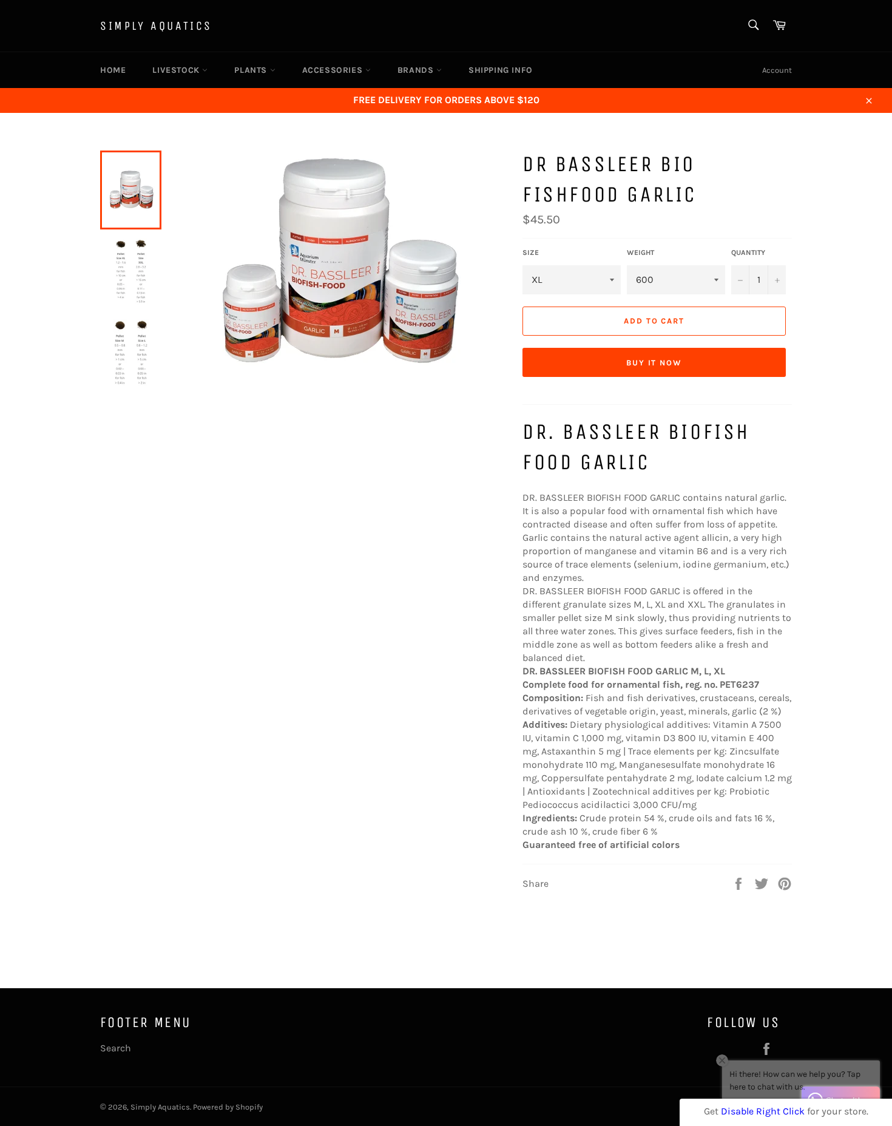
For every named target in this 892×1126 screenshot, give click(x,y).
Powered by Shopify (228, 1106)
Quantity (748, 252)
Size (530, 252)
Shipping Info (500, 70)
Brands (416, 70)
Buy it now (654, 362)
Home (113, 70)
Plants (251, 70)
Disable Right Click (763, 1111)
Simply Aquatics (156, 26)
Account (777, 70)
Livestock (177, 70)
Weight (640, 252)
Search (115, 1048)
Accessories (333, 70)
